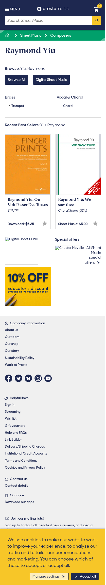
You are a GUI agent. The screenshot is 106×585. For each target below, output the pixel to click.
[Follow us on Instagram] (39, 378)
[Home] (8, 35)
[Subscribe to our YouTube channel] (49, 378)
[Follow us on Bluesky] (30, 378)
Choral (68, 106)
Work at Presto (16, 365)
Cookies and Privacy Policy (25, 467)
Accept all (88, 576)
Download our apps (19, 502)
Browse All (16, 79)
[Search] (96, 20)
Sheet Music (30, 35)
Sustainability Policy (19, 358)
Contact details (16, 485)
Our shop (11, 344)
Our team (12, 337)
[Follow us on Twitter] (20, 378)
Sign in (9, 405)
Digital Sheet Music (51, 79)
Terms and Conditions (21, 460)
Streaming (12, 411)
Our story (12, 351)
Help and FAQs (16, 433)
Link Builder (13, 439)
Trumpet (17, 106)
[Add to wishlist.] (45, 223)
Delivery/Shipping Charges (25, 446)
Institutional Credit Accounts (26, 453)
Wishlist (11, 418)
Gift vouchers (15, 426)
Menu (15, 9)
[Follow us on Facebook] (10, 378)
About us (11, 330)
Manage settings (46, 576)
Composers (60, 35)
